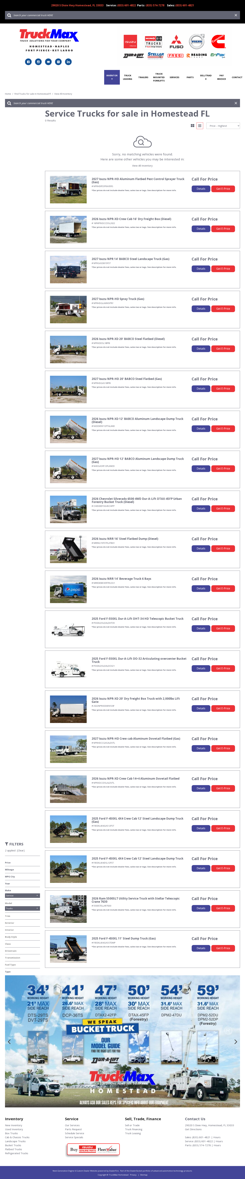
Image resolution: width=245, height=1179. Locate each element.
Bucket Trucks (13, 1145)
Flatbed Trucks (13, 1149)
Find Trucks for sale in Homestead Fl (32, 93)
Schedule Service (74, 1133)
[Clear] (20, 850)
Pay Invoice (221, 77)
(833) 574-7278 (201, 1145)
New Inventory (13, 1125)
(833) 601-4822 (203, 1141)
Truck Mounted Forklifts (159, 77)
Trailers (143, 77)
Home (8, 93)
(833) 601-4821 (201, 1137)
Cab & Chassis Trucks (17, 1137)
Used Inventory (14, 1129)
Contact (237, 77)
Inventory (112, 77)
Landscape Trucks (15, 1141)
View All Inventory (142, 165)
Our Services (72, 1125)
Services (174, 77)
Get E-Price (223, 189)
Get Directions (193, 1129)
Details (201, 189)
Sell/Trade (206, 77)
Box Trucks (11, 1133)
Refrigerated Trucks (16, 1153)
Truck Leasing (127, 77)
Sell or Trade (132, 1125)
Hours (216, 1137)
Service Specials (74, 1137)
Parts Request (73, 1129)
